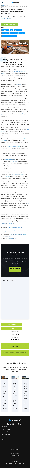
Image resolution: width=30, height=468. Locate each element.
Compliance (5, 30)
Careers (3, 439)
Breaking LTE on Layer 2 (8, 223)
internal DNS (13, 161)
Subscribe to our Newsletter (9, 24)
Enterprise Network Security (9, 36)
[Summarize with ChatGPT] (14, 334)
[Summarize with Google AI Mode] (18, 334)
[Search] (27, 2)
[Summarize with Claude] (16, 334)
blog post (18, 84)
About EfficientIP (5, 429)
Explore (4, 408)
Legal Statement (15, 453)
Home (2, 5)
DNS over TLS (14, 33)
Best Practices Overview (15, 227)
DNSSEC (22, 33)
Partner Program (5, 434)
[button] (15, 346)
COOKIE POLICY (15, 461)
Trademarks (15, 458)
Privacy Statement (15, 455)
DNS (6, 5)
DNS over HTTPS (12, 238)
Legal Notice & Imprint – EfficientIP (15, 463)
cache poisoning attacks (17, 174)
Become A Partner (5, 437)
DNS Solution (5, 33)
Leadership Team (5, 431)
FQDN (27, 203)
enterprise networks (9, 159)
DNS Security (7, 18)
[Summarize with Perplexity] (12, 334)
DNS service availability (14, 146)
